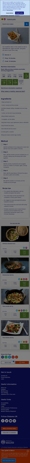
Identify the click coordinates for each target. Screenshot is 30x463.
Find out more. (10, 10)
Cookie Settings (9, 13)
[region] (15, 8)
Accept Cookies (19, 13)
